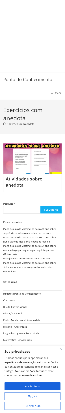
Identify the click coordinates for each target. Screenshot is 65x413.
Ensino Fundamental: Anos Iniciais (21, 320)
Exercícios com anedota (21, 124)
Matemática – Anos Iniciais (17, 340)
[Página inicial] (4, 124)
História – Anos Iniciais (15, 326)
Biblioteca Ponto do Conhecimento (22, 293)
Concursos (9, 300)
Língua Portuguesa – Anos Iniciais (21, 333)
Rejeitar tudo (32, 406)
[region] (32, 379)
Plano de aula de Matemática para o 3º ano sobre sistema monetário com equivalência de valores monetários (29, 267)
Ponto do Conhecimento (27, 79)
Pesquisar (9, 203)
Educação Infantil (12, 313)
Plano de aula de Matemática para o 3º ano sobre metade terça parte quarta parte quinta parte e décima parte (29, 250)
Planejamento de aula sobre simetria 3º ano (26, 258)
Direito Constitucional (15, 307)
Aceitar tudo (32, 386)
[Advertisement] (32, 32)
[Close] (61, 349)
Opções (32, 396)
